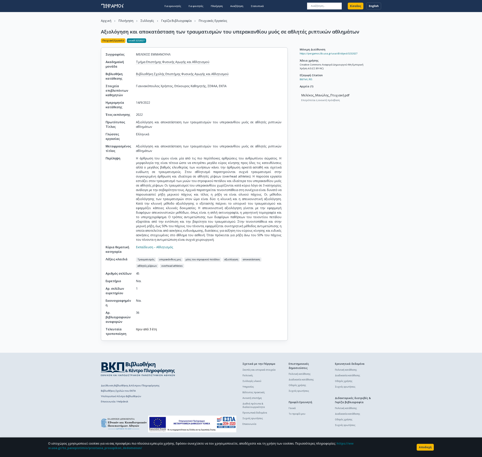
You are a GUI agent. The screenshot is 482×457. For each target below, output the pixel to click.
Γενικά (292, 408)
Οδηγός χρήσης (297, 385)
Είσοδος (355, 6)
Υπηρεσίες (248, 386)
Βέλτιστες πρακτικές (254, 392)
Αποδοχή (425, 447)
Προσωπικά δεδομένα (255, 412)
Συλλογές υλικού (252, 381)
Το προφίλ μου (297, 413)
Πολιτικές (248, 375)
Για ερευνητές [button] (173, 6)
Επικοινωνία (249, 424)
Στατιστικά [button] (257, 6)
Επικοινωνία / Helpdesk (114, 401)
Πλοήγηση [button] (217, 6)
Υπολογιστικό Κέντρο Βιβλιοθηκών (121, 396)
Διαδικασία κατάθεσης (301, 379)
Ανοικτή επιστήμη (252, 398)
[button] (146, 259)
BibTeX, (304, 79)
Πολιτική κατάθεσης (299, 374)
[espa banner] (192, 424)
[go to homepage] (112, 6)
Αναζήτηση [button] (236, 6)
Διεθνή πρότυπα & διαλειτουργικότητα (254, 405)
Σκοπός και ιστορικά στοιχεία (259, 369)
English (374, 6)
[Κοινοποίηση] (286, 41)
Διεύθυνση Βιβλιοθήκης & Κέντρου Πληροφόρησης (130, 385)
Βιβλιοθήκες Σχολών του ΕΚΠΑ (118, 390)
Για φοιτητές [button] (196, 6)
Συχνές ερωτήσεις (253, 418)
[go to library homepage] (138, 369)
